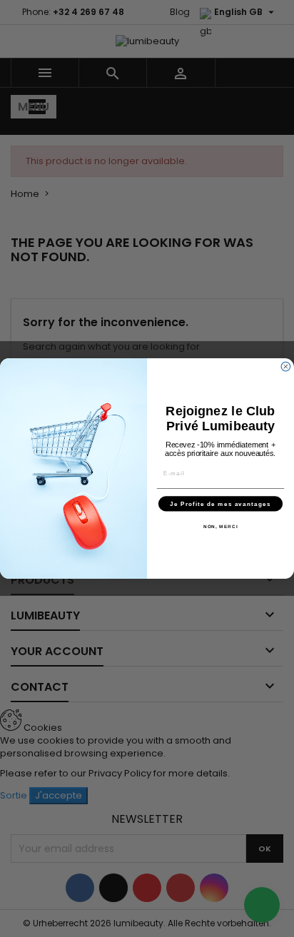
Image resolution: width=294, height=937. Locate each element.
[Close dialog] (285, 366)
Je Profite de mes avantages (220, 503)
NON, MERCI (220, 526)
